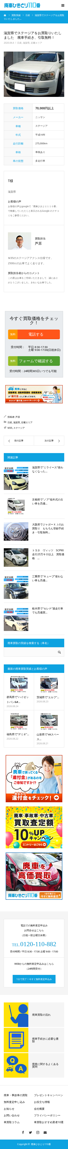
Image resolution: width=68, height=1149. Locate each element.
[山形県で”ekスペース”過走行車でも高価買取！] (49, 721)
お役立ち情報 (42, 1102)
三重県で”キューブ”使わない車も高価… (47, 578)
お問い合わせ (12, 1115)
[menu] (62, 5)
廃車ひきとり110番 (41, 1144)
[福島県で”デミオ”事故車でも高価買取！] (19, 721)
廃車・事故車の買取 (16, 1095)
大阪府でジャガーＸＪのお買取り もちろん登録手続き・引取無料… (48, 528)
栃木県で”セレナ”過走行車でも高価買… (47, 610)
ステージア (19, 427)
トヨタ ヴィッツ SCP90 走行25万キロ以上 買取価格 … (48, 554)
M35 (10, 427)
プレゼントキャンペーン (48, 1095)
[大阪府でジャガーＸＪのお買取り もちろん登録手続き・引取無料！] (16, 531)
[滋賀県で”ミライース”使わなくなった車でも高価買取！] (16, 477)
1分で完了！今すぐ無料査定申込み (34, 979)
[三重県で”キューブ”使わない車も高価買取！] (16, 586)
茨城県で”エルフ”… (48, 697)
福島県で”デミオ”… (18, 734)
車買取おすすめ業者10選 (48, 1122)
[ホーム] (5, 15)
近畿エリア (36, 42)
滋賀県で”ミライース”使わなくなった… (47, 469)
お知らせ (9, 1108)
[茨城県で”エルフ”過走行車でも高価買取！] (49, 684)
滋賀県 (26, 42)
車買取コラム (12, 1122)
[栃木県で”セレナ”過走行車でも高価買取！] (16, 618)
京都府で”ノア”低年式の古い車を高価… (47, 501)
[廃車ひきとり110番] (23, 5)
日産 (19, 42)
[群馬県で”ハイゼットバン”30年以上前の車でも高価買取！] (19, 684)
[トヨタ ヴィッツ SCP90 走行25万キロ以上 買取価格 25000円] (16, 557)
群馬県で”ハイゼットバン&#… (18, 699)
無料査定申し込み (14, 1102)
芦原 (17, 417)
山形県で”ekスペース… (48, 737)
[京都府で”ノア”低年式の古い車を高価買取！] (16, 506)
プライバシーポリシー (47, 1115)
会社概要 (39, 1108)
